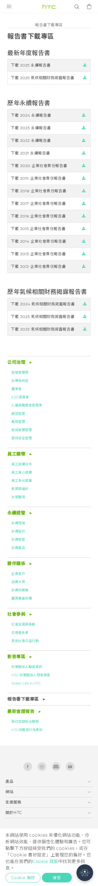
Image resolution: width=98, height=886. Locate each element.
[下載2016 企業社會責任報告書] (84, 216)
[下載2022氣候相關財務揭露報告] (85, 329)
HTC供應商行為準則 (26, 730)
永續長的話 (20, 381)
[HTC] (49, 6)
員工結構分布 (21, 464)
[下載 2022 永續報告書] (84, 140)
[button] (84, 872)
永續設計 (18, 531)
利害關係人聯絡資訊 (26, 667)
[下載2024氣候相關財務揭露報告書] (85, 304)
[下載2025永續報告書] (85, 65)
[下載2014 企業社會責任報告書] (84, 241)
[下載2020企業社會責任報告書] (84, 165)
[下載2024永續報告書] (84, 115)
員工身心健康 (21, 472)
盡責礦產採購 (21, 598)
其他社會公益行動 (25, 641)
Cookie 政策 (45, 861)
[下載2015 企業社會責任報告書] (84, 228)
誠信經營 (18, 413)
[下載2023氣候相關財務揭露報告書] (85, 316)
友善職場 (18, 497)
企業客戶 (18, 574)
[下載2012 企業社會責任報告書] (84, 266)
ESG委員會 (20, 397)
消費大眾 (18, 582)
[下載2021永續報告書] (84, 153)
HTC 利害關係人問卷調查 (30, 675)
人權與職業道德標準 (26, 405)
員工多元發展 (21, 480)
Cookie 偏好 (23, 877)
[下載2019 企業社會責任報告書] (84, 178)
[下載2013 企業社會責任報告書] (84, 253)
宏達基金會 (20, 632)
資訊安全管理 (21, 438)
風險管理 (18, 422)
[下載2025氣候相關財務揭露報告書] (85, 77)
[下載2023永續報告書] (84, 127)
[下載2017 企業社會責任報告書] (84, 203)
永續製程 (18, 539)
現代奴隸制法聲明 (25, 721)
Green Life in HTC (26, 683)
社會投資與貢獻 (23, 624)
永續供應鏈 (20, 590)
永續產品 (18, 548)
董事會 (16, 389)
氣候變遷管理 (21, 430)
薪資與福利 (20, 489)
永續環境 (18, 523)
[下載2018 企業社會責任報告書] (84, 190)
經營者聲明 (20, 372)
